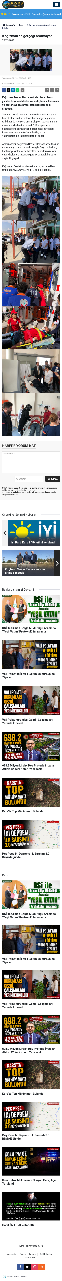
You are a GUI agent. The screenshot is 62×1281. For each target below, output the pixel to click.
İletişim (32, 1254)
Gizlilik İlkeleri (46, 1254)
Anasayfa (10, 25)
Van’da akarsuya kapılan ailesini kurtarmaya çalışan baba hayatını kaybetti (33, 14)
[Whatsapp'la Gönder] (17, 90)
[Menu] (56, 4)
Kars (21, 25)
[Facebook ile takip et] (20, 1267)
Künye (23, 1254)
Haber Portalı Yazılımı (17, 1277)
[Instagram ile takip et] (34, 1267)
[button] (47, 90)
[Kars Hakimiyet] (13, 4)
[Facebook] (4, 90)
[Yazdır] (22, 90)
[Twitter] (8, 90)
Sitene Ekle (30, 1257)
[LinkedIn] (13, 90)
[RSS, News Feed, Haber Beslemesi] (41, 1267)
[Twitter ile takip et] (27, 1267)
